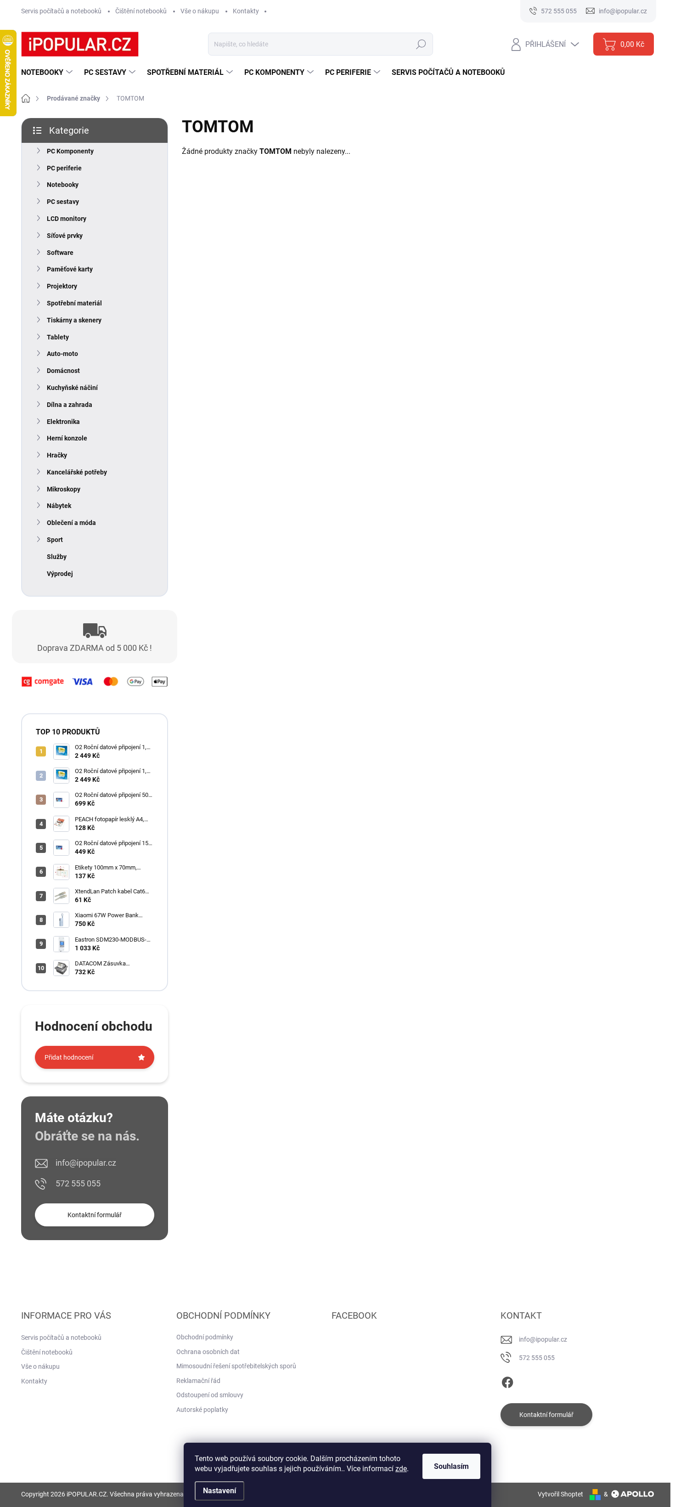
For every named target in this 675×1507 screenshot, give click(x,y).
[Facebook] (507, 1381)
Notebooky (63, 184)
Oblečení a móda (71, 522)
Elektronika (63, 421)
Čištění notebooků (141, 11)
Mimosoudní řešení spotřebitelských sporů (236, 1366)
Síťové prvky (65, 235)
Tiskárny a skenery (74, 320)
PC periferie (64, 168)
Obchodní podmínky (204, 1337)
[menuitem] (48, 72)
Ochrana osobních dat (208, 1351)
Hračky (57, 455)
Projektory (62, 286)
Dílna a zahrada (69, 404)
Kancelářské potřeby (77, 472)
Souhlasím (451, 1466)
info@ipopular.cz (86, 1163)
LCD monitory (66, 218)
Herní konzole (67, 438)
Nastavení (219, 1490)
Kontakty (246, 11)
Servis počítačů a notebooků (61, 11)
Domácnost (63, 370)
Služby (57, 556)
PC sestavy (63, 201)
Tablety (58, 337)
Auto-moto (62, 353)
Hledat (420, 44)
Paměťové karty (70, 269)
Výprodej (60, 573)
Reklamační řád (198, 1380)
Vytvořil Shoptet (560, 1494)
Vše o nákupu (199, 11)
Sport (55, 539)
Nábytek (59, 505)
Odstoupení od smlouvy (209, 1395)
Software (60, 252)
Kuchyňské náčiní (72, 387)
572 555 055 (78, 1183)
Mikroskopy (63, 489)
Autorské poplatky (202, 1409)
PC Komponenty (70, 151)
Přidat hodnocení (69, 1057)
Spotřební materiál (74, 303)
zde (401, 1468)
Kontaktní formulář (95, 1215)
